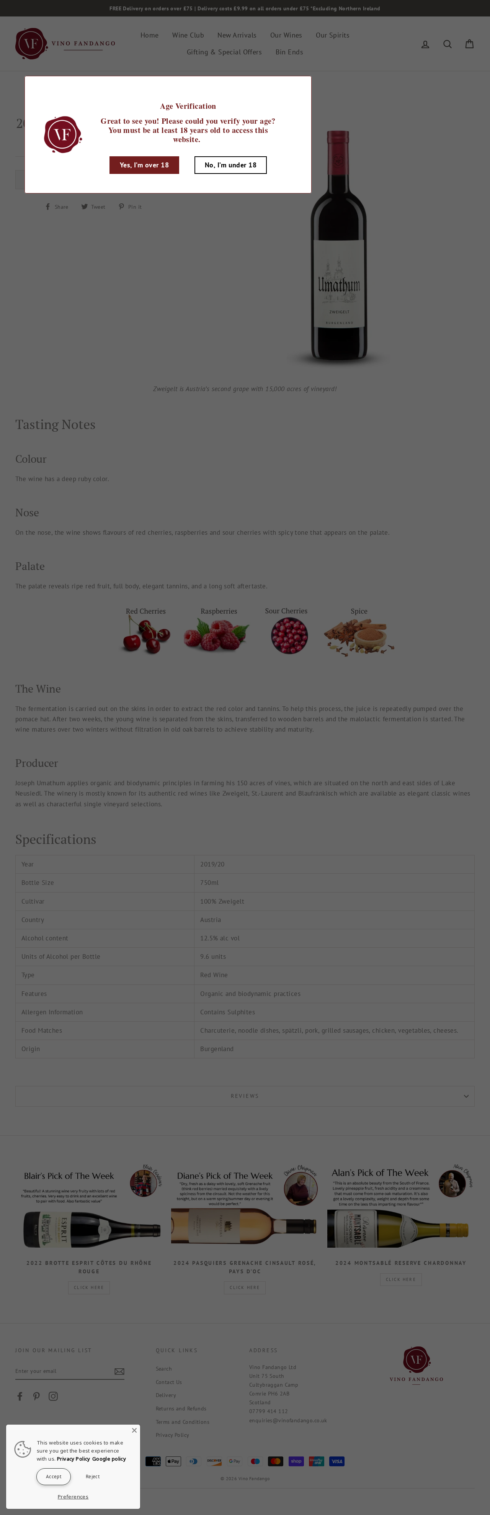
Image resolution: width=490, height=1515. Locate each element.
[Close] (134, 1430)
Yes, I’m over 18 (144, 165)
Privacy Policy (73, 1458)
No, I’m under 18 (230, 165)
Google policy (109, 1458)
